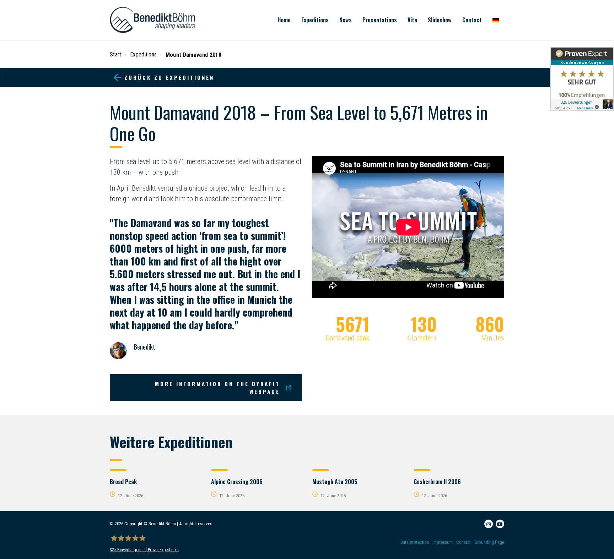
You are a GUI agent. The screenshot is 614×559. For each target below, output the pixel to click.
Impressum (442, 542)
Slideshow (440, 20)
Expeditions (315, 20)
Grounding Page (489, 542)
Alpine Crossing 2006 (237, 481)
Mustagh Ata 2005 (334, 481)
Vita (412, 20)
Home (284, 20)
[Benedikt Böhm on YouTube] (500, 524)
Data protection (414, 542)
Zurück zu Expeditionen (169, 77)
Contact (472, 20)
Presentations (379, 20)
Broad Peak (123, 481)
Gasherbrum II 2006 (437, 481)
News (345, 20)
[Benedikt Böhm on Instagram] (488, 524)
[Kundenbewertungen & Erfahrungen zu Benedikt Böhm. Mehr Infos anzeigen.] (582, 79)
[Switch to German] (495, 20)
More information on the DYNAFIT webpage (217, 387)
